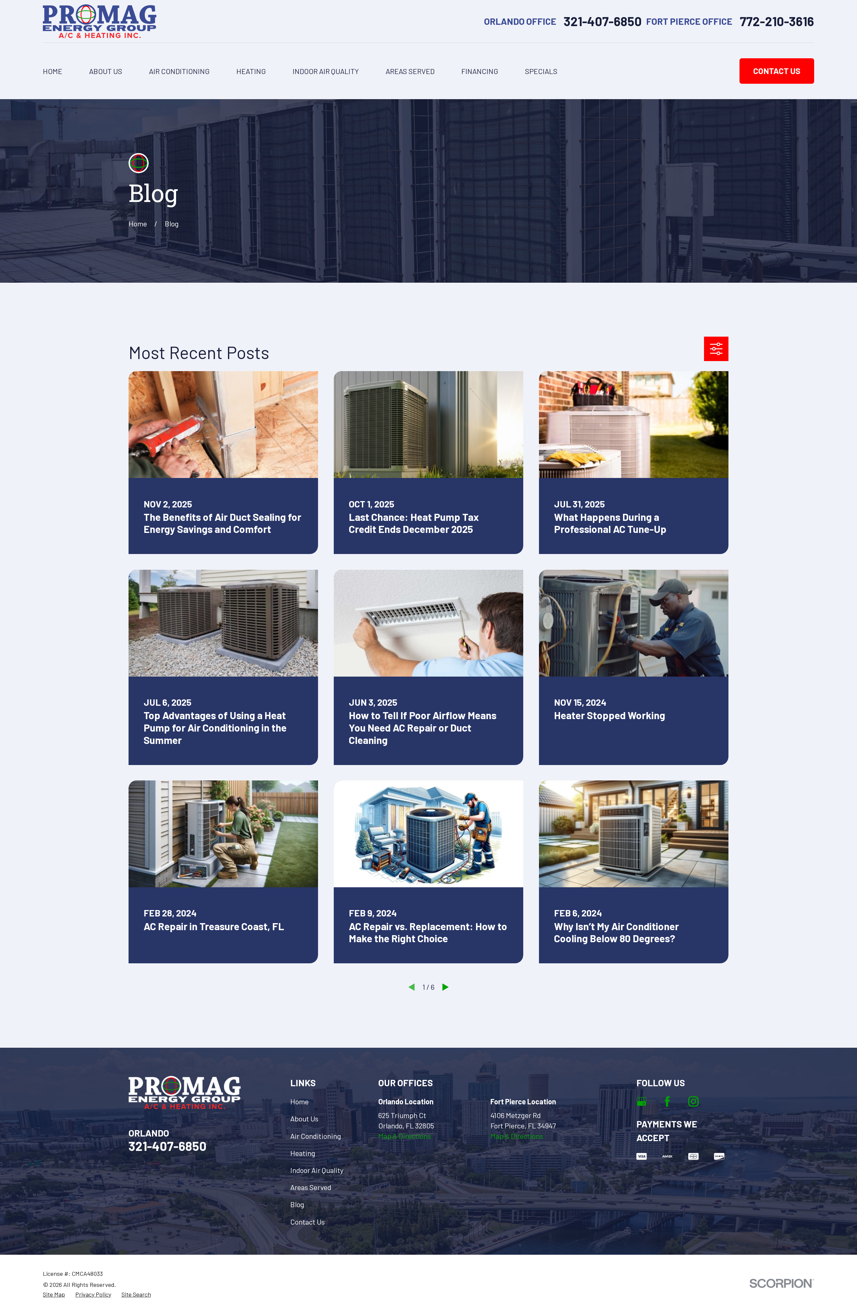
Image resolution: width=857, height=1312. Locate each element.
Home (299, 1101)
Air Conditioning (315, 1135)
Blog (297, 1204)
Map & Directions (404, 1135)
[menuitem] (54, 1294)
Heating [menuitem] (251, 71)
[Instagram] (693, 1101)
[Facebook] (667, 1101)
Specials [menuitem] (541, 71)
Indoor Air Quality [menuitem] (326, 71)
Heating (302, 1153)
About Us (304, 1118)
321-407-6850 (603, 21)
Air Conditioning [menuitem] (179, 71)
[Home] (99, 21)
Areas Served (310, 1187)
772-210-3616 (777, 21)
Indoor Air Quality (316, 1170)
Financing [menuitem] (479, 71)
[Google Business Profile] (641, 1101)
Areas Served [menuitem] (410, 71)
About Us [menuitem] (105, 71)
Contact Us (776, 71)
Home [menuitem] (52, 71)
